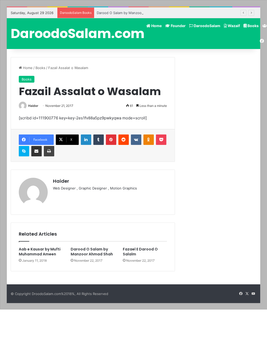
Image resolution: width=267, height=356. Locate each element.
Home (156, 25)
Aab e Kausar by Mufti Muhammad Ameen (39, 252)
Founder (178, 25)
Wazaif (233, 25)
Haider (33, 106)
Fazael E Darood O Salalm (140, 252)
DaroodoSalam (206, 25)
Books (253, 25)
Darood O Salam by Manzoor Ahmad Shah (130, 13)
